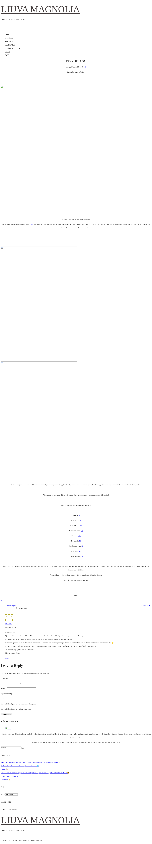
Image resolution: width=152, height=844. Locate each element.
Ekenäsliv (8, 624)
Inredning (9, 38)
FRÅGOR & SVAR (13, 48)
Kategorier (4, 809)
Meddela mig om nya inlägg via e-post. (17, 709)
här (31, 224)
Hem (7, 34)
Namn (3, 688)
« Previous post (10, 606)
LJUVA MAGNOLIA (40, 9)
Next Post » (147, 606)
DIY (7, 55)
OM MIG (9, 41)
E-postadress (6, 694)
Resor (7, 52)
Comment (4, 678)
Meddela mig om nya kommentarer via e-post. (20, 704)
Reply (7, 658)
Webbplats (4, 699)
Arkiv (3, 794)
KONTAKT (10, 45)
